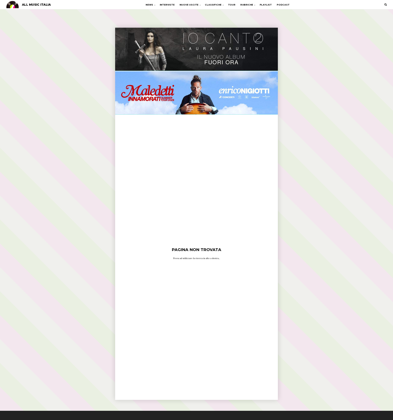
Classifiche (213, 4)
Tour (231, 4)
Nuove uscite (189, 4)
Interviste (167, 4)
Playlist (266, 4)
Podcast (283, 4)
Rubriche (246, 4)
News (149, 4)
